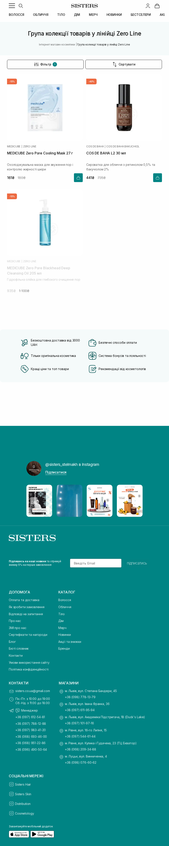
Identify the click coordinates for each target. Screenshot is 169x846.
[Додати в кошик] (78, 177)
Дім (61, 621)
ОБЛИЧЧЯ (40, 14)
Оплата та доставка (24, 600)
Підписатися (55, 472)
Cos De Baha (95, 146)
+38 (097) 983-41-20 (30, 730)
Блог (12, 642)
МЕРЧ (93, 14)
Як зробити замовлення (26, 607)
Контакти (16, 655)
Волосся (64, 600)
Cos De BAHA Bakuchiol (123, 146)
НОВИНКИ (114, 14)
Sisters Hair (23, 784)
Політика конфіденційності (29, 669)
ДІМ (77, 14)
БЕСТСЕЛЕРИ (141, 14)
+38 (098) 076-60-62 (80, 762)
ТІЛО (61, 14)
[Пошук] (21, 6)
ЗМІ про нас (17, 628)
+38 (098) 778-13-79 (80, 697)
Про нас (15, 621)
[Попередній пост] (33, 500)
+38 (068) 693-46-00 (31, 736)
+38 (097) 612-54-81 (30, 717)
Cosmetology (24, 813)
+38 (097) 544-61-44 (80, 736)
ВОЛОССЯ (16, 14)
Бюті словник (19, 648)
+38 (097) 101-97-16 (79, 723)
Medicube (13, 146)
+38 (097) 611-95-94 (80, 710)
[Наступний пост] (135, 500)
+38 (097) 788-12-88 (30, 723)
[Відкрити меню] (12, 6)
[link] (157, 6)
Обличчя (64, 607)
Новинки (64, 634)
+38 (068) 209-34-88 (80, 749)
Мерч (62, 628)
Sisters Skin (23, 794)
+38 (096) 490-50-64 (31, 749)
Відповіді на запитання (26, 614)
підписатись (137, 563)
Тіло (61, 614)
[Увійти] (148, 6)
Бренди (64, 648)
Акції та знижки (69, 642)
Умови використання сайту (29, 662)
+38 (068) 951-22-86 (30, 743)
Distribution (23, 804)
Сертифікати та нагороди (28, 634)
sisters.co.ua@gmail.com (32, 691)
